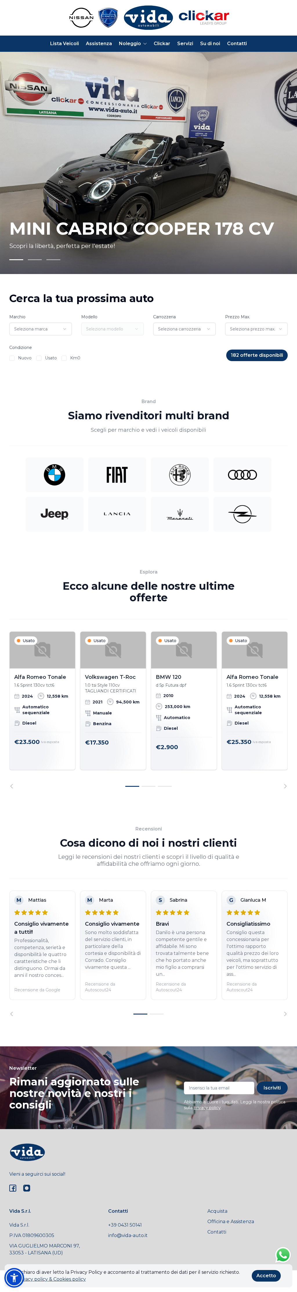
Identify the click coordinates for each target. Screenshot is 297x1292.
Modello (89, 316)
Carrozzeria (164, 316)
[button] (14, 1277)
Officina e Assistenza (230, 1221)
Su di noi (210, 43)
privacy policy (207, 1107)
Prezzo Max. (237, 316)
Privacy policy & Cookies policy (51, 1279)
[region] (148, 710)
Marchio (17, 316)
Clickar (162, 43)
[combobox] (40, 329)
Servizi (185, 43)
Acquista (217, 1211)
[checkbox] (12, 358)
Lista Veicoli (64, 43)
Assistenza (99, 43)
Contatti (237, 43)
